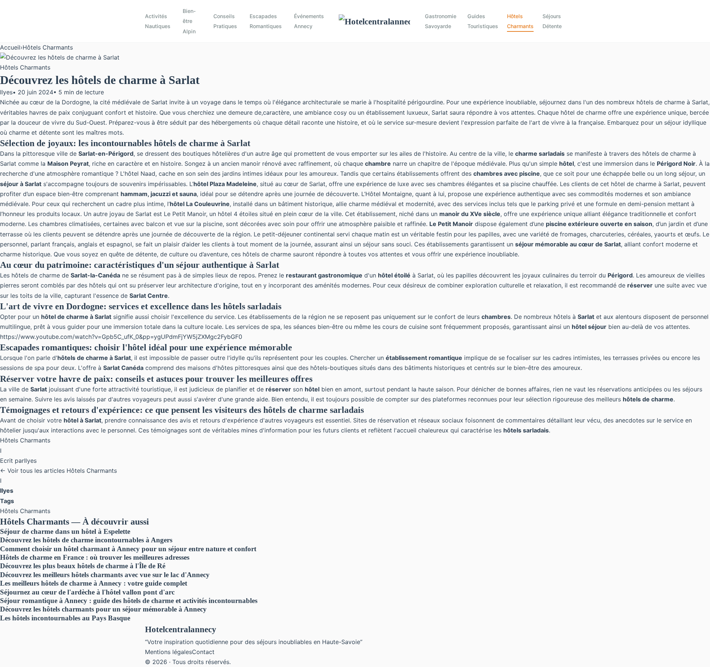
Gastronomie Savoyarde (440, 21)
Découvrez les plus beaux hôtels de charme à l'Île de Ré (82, 566)
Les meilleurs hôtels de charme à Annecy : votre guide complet (93, 583)
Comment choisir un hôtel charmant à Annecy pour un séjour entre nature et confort (128, 549)
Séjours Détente (552, 21)
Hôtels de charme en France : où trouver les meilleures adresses (94, 557)
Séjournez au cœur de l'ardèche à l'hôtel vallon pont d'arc (87, 592)
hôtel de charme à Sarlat (645, 184)
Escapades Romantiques (266, 21)
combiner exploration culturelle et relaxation (499, 285)
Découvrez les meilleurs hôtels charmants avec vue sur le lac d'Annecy (105, 575)
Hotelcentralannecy (180, 629)
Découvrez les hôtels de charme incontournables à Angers (86, 540)
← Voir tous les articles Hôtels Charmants (58, 470)
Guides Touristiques (482, 21)
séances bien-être (318, 326)
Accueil (10, 47)
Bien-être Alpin (189, 21)
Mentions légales (168, 652)
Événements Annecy (309, 21)
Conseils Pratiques (225, 21)
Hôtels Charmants (520, 21)
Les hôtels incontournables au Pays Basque (65, 618)
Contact (203, 652)
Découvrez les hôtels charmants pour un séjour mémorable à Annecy (103, 609)
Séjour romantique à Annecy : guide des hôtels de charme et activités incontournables (128, 600)
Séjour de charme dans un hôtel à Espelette (65, 531)
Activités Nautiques (157, 21)
